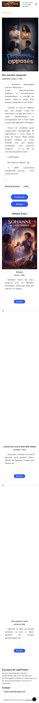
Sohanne (19, 272)
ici (28, 162)
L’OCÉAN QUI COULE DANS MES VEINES (19, 446)
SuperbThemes (30, 700)
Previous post (19, 197)
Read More (19, 301)
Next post (19, 204)
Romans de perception (12, 186)
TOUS (26, 186)
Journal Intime (7, 12)
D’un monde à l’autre (19, 621)
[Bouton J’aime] (5, 180)
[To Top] (34, 699)
